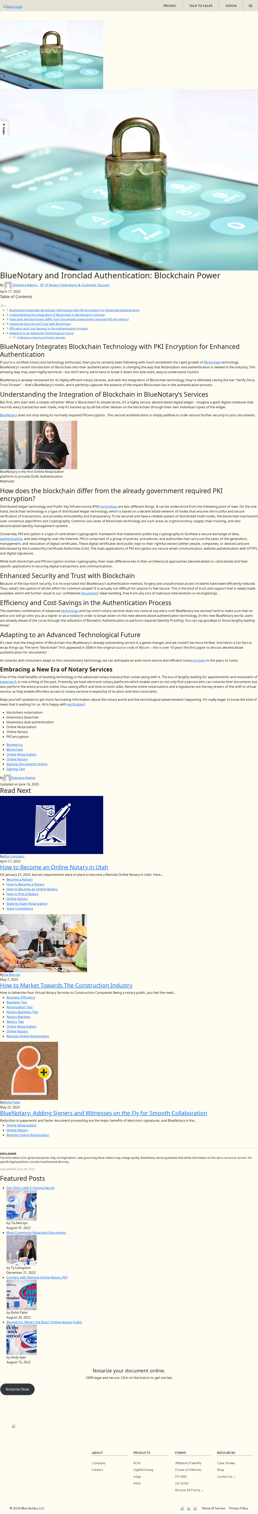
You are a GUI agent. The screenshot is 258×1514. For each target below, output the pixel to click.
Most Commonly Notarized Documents (36, 1232)
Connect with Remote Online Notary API (36, 1277)
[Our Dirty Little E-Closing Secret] (21, 1205)
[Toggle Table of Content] (3, 305)
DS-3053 (181, 1483)
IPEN (136, 1483)
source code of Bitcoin (132, 647)
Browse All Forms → (189, 1490)
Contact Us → (226, 1476)
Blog (220, 1470)
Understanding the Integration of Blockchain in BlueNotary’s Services (57, 315)
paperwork (8, 682)
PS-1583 (181, 1476)
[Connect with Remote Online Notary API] (21, 1295)
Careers (97, 1470)
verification (75, 704)
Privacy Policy (238, 1508)
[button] (4, 129)
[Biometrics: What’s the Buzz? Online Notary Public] (21, 1339)
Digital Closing (143, 1470)
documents (89, 593)
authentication (11, 539)
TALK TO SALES (200, 6)
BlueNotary (8, 415)
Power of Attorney (188, 1470)
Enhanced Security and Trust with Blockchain (40, 324)
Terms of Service (213, 1508)
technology (108, 506)
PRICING (169, 6)
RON (136, 1463)
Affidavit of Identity (188, 1463)
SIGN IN (231, 6)
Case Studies (226, 1463)
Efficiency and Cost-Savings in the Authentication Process (48, 328)
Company (98, 1463)
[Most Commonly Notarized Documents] (21, 1250)
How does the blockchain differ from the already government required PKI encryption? (69, 319)
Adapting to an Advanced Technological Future (41, 333)
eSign (137, 1476)
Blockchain (212, 362)
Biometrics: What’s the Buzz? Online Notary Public (44, 1322)
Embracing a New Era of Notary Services (41, 337)
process (200, 660)
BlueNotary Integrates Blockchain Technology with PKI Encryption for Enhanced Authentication (74, 310)
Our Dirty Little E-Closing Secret (30, 1188)
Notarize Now (17, 1389)
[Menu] (250, 5)
